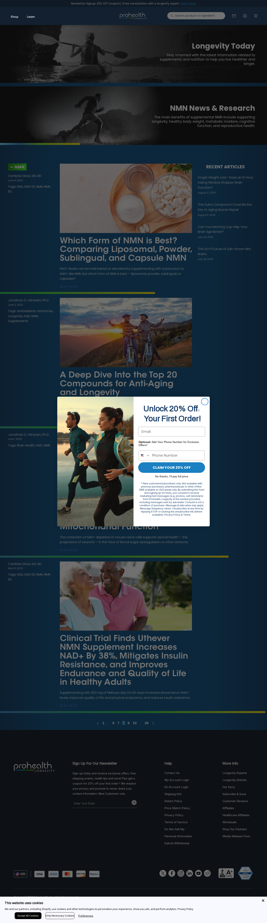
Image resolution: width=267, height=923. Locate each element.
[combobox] (144, 455)
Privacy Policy (185, 909)
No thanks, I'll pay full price (171, 476)
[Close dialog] (204, 401)
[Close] (263, 900)
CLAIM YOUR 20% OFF (172, 467)
